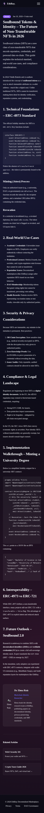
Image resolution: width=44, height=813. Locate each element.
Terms (17, 806)
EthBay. (11, 3)
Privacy (8, 806)
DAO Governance (31, 806)
